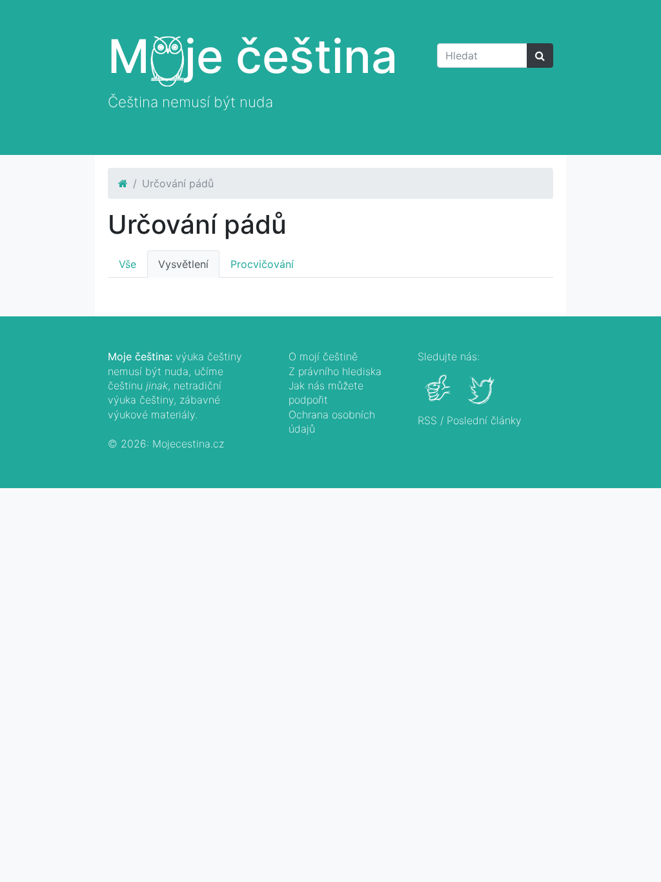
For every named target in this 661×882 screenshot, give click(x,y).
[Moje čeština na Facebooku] (439, 397)
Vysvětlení (183, 264)
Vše (127, 264)
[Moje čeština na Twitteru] (482, 397)
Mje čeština (253, 56)
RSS (427, 420)
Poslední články (484, 420)
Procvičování (262, 264)
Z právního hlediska (335, 371)
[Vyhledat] (540, 55)
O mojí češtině (323, 356)
